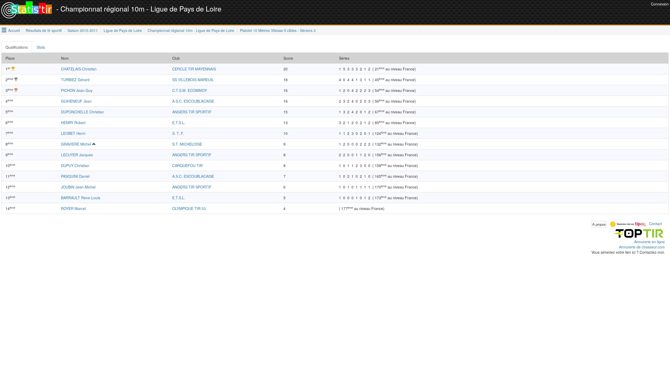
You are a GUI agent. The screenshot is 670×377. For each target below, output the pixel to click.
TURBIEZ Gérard (75, 79)
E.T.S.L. (178, 122)
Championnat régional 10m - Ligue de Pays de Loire (191, 30)
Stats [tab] (41, 47)
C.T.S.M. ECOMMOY (189, 90)
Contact (655, 223)
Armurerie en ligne (649, 241)
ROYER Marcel (73, 208)
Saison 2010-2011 (83, 30)
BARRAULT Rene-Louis (80, 197)
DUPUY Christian (75, 165)
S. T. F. (178, 133)
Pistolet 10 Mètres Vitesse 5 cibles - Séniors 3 (278, 30)
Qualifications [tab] (16, 47)
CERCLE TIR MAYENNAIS (194, 68)
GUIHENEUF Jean (76, 101)
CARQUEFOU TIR (187, 165)
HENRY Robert (73, 122)
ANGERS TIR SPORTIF (191, 111)
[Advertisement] (554, 13)
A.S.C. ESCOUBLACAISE (193, 101)
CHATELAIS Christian (79, 68)
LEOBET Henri (73, 133)
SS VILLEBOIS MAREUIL (193, 79)
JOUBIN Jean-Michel (78, 187)
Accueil (14, 30)
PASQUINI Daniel (75, 176)
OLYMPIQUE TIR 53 (189, 208)
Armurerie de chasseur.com (642, 247)
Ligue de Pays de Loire (123, 30)
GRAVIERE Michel (76, 144)
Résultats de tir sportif (44, 30)
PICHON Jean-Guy (76, 90)
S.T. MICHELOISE (187, 144)
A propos (599, 224)
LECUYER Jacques (77, 154)
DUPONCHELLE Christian (82, 111)
